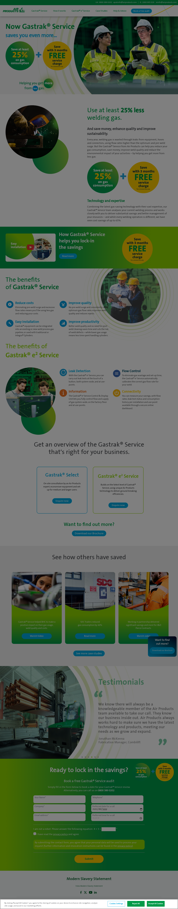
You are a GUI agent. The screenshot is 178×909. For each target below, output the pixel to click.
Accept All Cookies (155, 904)
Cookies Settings (116, 904)
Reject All (136, 904)
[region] (89, 904)
